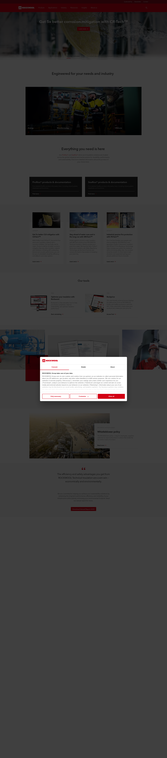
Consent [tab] (54, 367)
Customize (82, 396)
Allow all (111, 396)
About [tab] (112, 367)
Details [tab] (83, 367)
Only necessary (56, 396)
